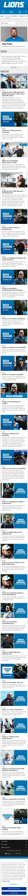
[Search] (23, 12)
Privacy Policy (6, 881)
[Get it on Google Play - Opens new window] (19, 854)
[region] (14, 877)
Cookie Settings (14, 884)
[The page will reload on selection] (8, 23)
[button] (14, 67)
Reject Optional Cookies (14, 888)
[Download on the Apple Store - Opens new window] (8, 853)
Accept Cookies (14, 893)
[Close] (26, 860)
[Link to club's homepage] (3, 11)
